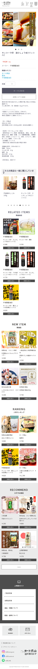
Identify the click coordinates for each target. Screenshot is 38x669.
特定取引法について (9, 643)
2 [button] (19, 50)
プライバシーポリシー (10, 647)
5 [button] (20, 206)
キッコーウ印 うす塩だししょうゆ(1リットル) (27, 195)
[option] (19, 29)
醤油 (3, 75)
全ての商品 (6, 73)
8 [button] (29, 206)
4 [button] (18, 206)
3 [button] (22, 50)
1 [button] (16, 50)
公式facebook (9, 656)
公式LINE (8, 661)
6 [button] (23, 206)
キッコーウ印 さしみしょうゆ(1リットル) (10, 195)
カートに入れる (19, 91)
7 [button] (26, 206)
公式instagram (9, 652)
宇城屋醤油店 (14, 65)
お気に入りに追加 (19, 97)
